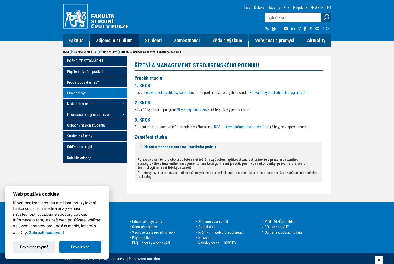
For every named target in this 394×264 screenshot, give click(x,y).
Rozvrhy (274, 7)
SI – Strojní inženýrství (193, 110)
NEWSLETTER (321, 7)
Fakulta (76, 40)
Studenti (153, 40)
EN (328, 28)
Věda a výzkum (227, 40)
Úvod (66, 52)
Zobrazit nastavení (46, 232)
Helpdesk (300, 7)
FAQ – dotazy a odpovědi (151, 243)
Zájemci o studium (114, 40)
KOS (287, 7)
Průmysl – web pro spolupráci (221, 232)
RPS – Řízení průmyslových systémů (241, 127)
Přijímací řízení (143, 238)
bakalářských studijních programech (279, 92)
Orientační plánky (145, 227)
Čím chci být (109, 52)
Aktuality (316, 40)
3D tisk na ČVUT (277, 227)
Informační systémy (147, 221)
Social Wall (206, 227)
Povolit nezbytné (34, 247)
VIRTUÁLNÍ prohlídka (280, 221)
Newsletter (206, 238)
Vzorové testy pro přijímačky (153, 232)
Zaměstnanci (187, 40)
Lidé (247, 7)
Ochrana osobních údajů (283, 232)
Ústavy (259, 7)
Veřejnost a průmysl (275, 40)
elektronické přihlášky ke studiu (169, 92)
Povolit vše (80, 247)
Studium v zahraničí (213, 221)
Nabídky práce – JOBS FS (217, 243)
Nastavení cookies (144, 258)
